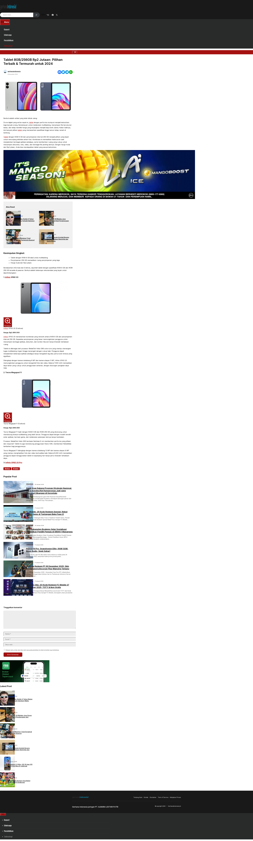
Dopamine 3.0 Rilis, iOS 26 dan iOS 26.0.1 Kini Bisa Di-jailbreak (20, 765)
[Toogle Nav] (48, 15)
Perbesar (7, 326)
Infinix (7, 277)
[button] (43, 15)
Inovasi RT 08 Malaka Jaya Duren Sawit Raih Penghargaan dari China (58, 221)
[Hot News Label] (74, 52)
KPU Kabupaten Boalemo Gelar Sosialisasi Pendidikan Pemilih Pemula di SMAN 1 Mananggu (49, 530)
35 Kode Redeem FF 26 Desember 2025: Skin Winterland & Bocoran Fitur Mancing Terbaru (47, 567)
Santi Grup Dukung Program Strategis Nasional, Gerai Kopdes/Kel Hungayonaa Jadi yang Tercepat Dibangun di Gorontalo (49, 490)
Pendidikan (8, 40)
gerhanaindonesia (14, 71)
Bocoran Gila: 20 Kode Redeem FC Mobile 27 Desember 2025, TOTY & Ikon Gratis (47, 586)
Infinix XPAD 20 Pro (13, 462)
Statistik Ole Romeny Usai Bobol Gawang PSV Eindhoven (19, 781)
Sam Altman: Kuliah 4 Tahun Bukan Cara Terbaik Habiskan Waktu (24, 221)
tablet (31, 122)
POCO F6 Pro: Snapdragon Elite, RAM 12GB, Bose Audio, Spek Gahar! (47, 549)
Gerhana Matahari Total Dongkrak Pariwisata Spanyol (24, 239)
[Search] (36, 15)
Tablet (5, 137)
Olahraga (8, 35)
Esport (6, 29)
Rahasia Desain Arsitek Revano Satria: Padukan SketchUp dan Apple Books (58, 239)
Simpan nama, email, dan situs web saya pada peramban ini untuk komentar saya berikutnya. (32, 650)
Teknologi (8, 46)
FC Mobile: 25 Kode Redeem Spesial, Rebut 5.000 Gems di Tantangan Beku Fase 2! (46, 513)
